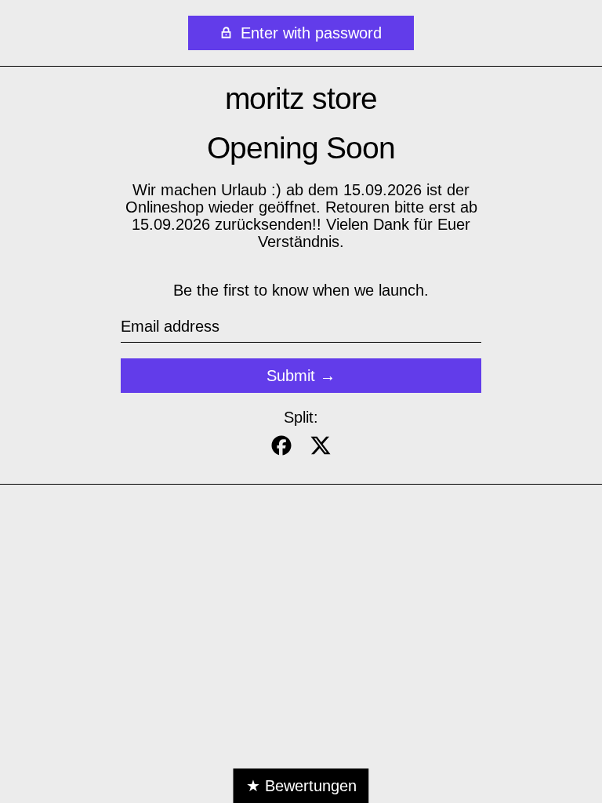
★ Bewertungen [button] (301, 785)
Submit (291, 375)
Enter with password (309, 33)
